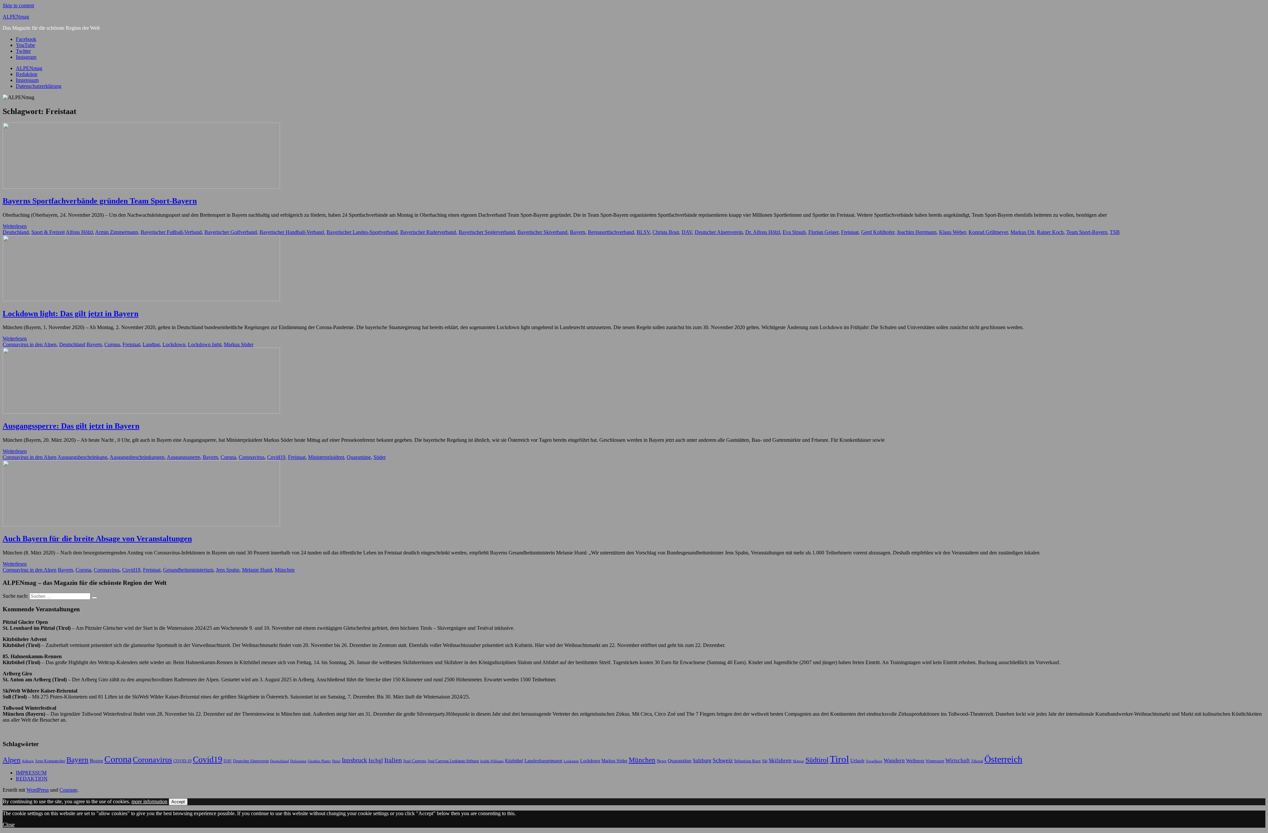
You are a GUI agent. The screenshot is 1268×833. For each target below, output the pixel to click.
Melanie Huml (257, 570)
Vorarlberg (874, 761)
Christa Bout (665, 232)
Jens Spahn (227, 570)
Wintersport (935, 761)
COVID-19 (182, 761)
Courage (68, 790)
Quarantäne (359, 457)
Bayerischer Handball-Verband (292, 232)
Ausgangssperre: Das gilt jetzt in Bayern (71, 426)
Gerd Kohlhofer (877, 232)
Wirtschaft (957, 760)
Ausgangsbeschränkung (82, 457)
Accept (178, 801)
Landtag (151, 344)
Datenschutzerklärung (38, 86)
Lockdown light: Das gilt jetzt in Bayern (70, 313)
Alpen (11, 760)
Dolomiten (298, 761)
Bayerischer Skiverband (542, 232)
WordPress (37, 790)
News (661, 760)
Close (9, 824)
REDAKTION (32, 778)
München (285, 570)
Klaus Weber (952, 232)
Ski (764, 761)
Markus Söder (238, 344)
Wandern (894, 760)
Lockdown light (204, 344)
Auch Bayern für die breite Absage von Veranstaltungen (97, 538)
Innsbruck (354, 760)
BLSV (643, 232)
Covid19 (276, 457)
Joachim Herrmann (916, 232)
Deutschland (16, 232)
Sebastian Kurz (747, 760)
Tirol (839, 759)
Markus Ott (1022, 232)
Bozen (96, 760)
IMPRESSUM (31, 773)
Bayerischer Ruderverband (428, 232)
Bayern (577, 232)
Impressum (27, 80)
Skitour (798, 761)
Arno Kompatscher (50, 761)
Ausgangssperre (183, 457)
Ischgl (376, 760)
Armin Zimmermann (116, 232)
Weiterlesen (15, 226)
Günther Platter (319, 761)
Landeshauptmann (543, 760)
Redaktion (26, 74)
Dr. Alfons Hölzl (762, 232)
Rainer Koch (1050, 232)
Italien (393, 760)
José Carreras (414, 760)
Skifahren (780, 760)
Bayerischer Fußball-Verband (171, 232)
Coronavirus (251, 457)
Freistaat (850, 232)
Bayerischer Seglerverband (487, 232)
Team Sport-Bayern (1086, 232)
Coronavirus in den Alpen (29, 344)
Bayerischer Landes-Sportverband (362, 232)
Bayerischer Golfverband (230, 232)
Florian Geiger (823, 232)
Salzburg (702, 760)
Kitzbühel (514, 760)
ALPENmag (16, 16)
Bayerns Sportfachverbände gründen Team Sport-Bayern (100, 201)
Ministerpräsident (326, 457)
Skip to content (18, 5)
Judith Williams (492, 761)
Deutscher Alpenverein (719, 232)
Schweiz (723, 760)
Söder (379, 457)
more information (149, 801)
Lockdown (173, 344)
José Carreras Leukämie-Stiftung (453, 761)
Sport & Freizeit (48, 232)
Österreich (1003, 759)
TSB (1115, 232)
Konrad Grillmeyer (988, 232)
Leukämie (571, 761)
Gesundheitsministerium (188, 570)
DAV (687, 232)
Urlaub (857, 760)
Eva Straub (794, 232)
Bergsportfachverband (611, 232)
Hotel (336, 761)
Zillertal (977, 761)
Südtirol (816, 760)
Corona (112, 344)
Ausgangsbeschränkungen (137, 457)
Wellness (915, 760)
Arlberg (28, 761)
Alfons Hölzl (79, 232)
